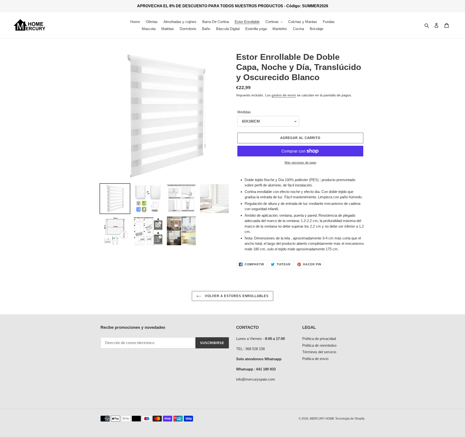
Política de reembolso (319, 345)
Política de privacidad (319, 339)
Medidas (244, 112)
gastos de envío (283, 95)
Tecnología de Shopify (349, 418)
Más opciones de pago (300, 162)
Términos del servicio (319, 352)
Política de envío (315, 359)
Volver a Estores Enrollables (236, 296)
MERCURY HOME (322, 418)
